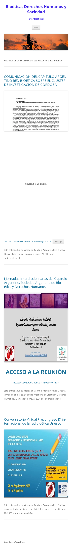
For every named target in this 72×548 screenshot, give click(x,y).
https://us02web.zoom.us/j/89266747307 (36, 382)
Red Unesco (45, 509)
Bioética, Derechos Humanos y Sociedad (36, 9)
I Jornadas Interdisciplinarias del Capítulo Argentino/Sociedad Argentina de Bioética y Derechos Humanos (35, 282)
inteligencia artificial (29, 509)
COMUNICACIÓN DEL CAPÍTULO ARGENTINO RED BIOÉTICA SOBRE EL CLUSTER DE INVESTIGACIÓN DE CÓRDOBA (35, 80)
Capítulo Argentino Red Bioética (49, 249)
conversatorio (11, 509)
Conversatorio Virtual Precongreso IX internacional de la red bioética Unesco (35, 421)
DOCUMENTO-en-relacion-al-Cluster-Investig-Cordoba (27, 241)
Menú (36, 27)
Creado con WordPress (14, 541)
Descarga (58, 241)
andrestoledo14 (12, 257)
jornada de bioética (13, 394)
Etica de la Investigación (16, 253)
